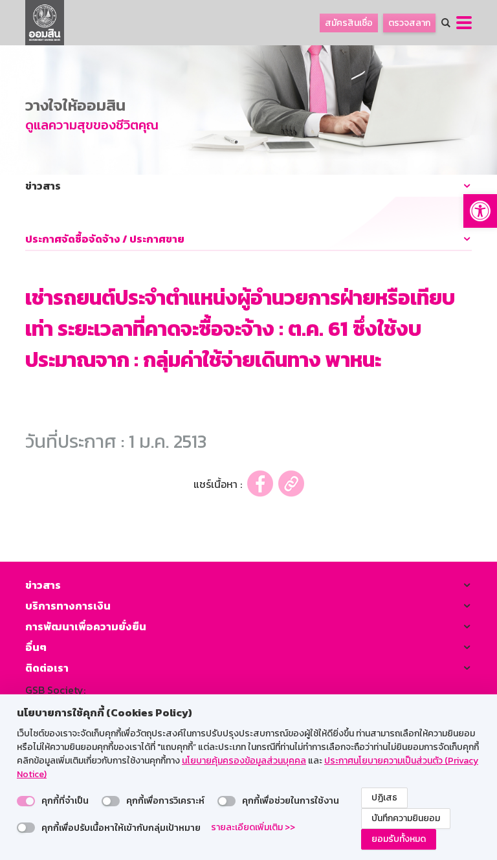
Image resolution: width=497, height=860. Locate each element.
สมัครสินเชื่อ (349, 23)
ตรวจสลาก (409, 23)
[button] (480, 211)
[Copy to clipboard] (291, 483)
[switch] (26, 801)
